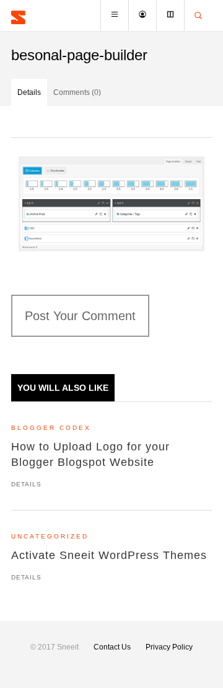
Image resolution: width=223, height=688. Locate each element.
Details (29, 92)
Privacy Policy (169, 647)
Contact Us (112, 647)
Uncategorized (50, 536)
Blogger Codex (51, 427)
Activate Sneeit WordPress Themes (109, 555)
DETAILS (26, 484)
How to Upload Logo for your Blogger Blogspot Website (90, 454)
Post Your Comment (80, 316)
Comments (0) (77, 92)
